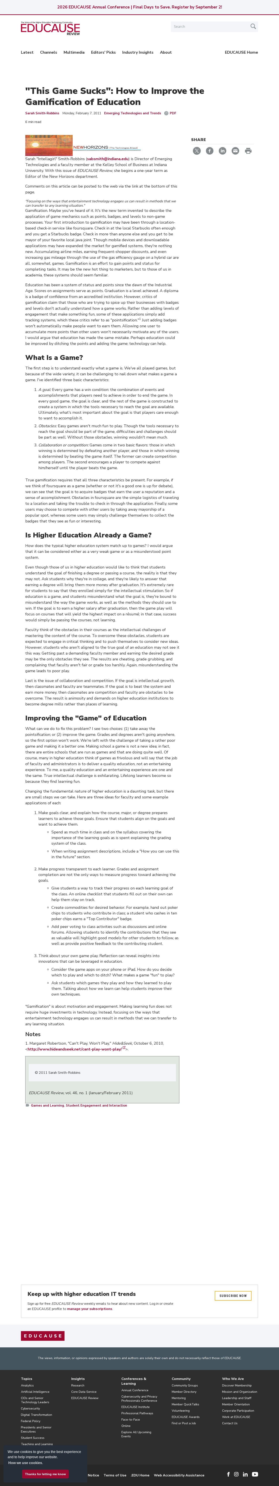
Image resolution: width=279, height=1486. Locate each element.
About (166, 52)
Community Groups (185, 1385)
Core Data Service (84, 1392)
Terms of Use (115, 1475)
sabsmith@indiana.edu (107, 158)
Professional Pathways (137, 1413)
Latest (27, 52)
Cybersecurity (30, 1408)
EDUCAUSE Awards (186, 1417)
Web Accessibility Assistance (179, 1475)
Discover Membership (237, 1385)
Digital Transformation (36, 1415)
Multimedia (74, 52)
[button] (212, 1476)
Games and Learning (47, 1105)
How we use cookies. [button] (25, 1463)
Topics (26, 1378)
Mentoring (179, 1398)
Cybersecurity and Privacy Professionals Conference (139, 1399)
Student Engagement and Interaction (96, 1105)
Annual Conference (134, 1390)
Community (181, 1378)
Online (126, 1426)
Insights (78, 1378)
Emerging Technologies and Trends (132, 113)
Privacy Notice (87, 1475)
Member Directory (184, 1392)
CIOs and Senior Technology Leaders (35, 1400)
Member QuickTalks (185, 1404)
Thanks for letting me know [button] (45, 1474)
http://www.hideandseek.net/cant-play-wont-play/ (75, 1049)
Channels (48, 52)
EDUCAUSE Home (241, 52)
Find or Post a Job (184, 1423)
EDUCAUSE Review (85, 1398)
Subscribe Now (233, 1296)
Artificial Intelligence (35, 1392)
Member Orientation (236, 1404)
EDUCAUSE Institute (135, 1407)
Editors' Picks (103, 52)
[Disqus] (102, 1174)
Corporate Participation (238, 1411)
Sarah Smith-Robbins (42, 113)
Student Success (32, 1438)
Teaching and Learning (37, 1444)
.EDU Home (140, 1475)
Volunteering (181, 1411)
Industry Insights (137, 52)
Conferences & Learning (133, 1381)
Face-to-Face (130, 1420)
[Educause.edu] (43, 1335)
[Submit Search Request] (253, 26)
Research (77, 1385)
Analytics (27, 1385)
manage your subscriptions (89, 1308)
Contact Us (230, 1423)
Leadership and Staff (236, 1398)
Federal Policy (30, 1421)
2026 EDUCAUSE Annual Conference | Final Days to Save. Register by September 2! (139, 7)
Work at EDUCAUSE (236, 1417)
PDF (173, 113)
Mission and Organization (239, 1392)
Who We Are (233, 1378)
